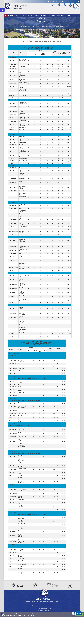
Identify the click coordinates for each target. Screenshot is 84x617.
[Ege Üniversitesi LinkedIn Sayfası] (51, 1)
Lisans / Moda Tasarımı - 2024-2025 (42, 24)
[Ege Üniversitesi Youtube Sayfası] (53, 1)
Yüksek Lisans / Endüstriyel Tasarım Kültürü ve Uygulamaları (53, 26)
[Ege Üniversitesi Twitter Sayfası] (59, 1)
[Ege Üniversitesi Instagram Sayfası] (45, 1)
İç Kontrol (69, 15)
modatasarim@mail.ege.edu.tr (45, 608)
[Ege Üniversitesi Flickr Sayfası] (48, 1)
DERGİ (24, 15)
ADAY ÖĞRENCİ (61, 15)
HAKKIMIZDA (10, 15)
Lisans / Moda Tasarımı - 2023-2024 (25, 24)
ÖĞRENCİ (37, 15)
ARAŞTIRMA (43, 15)
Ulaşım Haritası (40, 610)
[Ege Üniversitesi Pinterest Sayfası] (42, 1)
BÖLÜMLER (18, 15)
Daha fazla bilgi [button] (31, 615)
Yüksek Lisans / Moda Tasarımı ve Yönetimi (30, 26)
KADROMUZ (30, 15)
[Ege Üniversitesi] (75, 1)
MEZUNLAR (52, 15)
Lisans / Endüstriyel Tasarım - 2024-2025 (60, 24)
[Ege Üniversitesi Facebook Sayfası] (56, 1)
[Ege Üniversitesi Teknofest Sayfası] (39, 1)
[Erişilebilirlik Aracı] (2, 614)
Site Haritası (48, 610)
